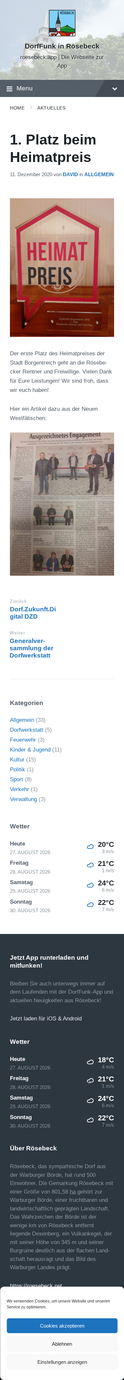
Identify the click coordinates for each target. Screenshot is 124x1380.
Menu (25, 88)
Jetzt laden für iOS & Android (46, 1018)
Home (17, 108)
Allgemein (99, 174)
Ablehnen (62, 1344)
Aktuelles (51, 108)
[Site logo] (62, 34)
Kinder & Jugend (30, 750)
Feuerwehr (23, 740)
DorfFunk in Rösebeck (62, 46)
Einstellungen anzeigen (62, 1362)
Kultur (17, 759)
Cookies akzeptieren (62, 1326)
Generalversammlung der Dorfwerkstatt (31, 648)
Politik (17, 769)
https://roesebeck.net (36, 1286)
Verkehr (19, 789)
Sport (16, 779)
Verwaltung (23, 799)
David (70, 174)
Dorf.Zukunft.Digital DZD (33, 613)
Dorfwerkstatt (26, 730)
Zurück (18, 601)
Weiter (17, 632)
